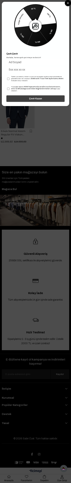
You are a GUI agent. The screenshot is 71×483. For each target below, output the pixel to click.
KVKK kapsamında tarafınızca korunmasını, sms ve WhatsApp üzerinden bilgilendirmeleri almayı (36, 88)
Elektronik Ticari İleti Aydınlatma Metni (47, 78)
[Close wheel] (68, 3)
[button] (63, 468)
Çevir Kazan (35, 98)
